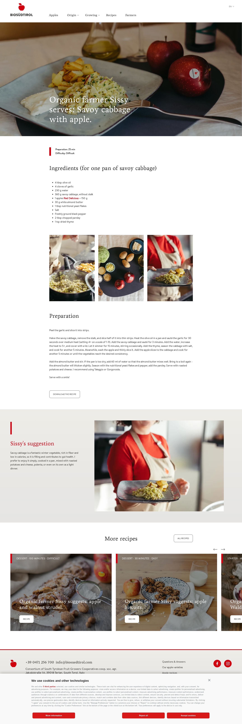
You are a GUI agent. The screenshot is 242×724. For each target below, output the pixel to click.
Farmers (130, 15)
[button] (209, 680)
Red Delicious (71, 198)
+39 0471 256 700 (39, 662)
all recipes (183, 538)
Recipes (111, 15)
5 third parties (49, 687)
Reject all (143, 715)
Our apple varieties (172, 667)
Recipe (26, 619)
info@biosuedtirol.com (74, 662)
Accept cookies (188, 715)
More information (54, 715)
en (230, 6)
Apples (53, 15)
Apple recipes (169, 673)
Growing (91, 15)
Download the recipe (64, 394)
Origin (71, 15)
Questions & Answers (173, 661)
